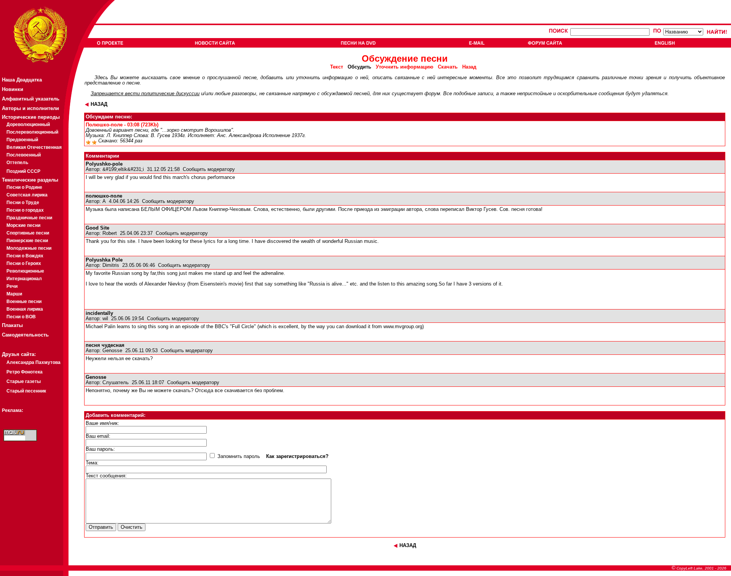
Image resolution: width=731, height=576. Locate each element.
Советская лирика (27, 195)
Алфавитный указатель (30, 99)
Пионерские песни (27, 240)
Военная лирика (24, 309)
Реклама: (12, 410)
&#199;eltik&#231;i (123, 169)
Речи (12, 286)
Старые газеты (23, 381)
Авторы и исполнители (30, 108)
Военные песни (23, 301)
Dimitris (110, 265)
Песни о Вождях (24, 255)
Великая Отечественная (34, 147)
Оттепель (17, 162)
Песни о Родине (24, 187)
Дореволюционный (28, 124)
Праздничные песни (29, 217)
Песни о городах (25, 210)
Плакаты (12, 325)
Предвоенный (22, 139)
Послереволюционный (32, 132)
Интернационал (24, 278)
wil (105, 318)
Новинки (12, 89)
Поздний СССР (23, 171)
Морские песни (23, 225)
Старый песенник (26, 391)
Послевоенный (23, 155)
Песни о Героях (23, 263)
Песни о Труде (22, 202)
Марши (14, 294)
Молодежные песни (28, 248)
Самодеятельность (25, 335)
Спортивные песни (27, 233)
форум (432, 93)
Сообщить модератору (209, 169)
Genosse (112, 350)
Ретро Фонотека (24, 372)
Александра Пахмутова (33, 362)
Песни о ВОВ (21, 316)
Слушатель (115, 382)
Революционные (25, 271)
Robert (109, 233)
